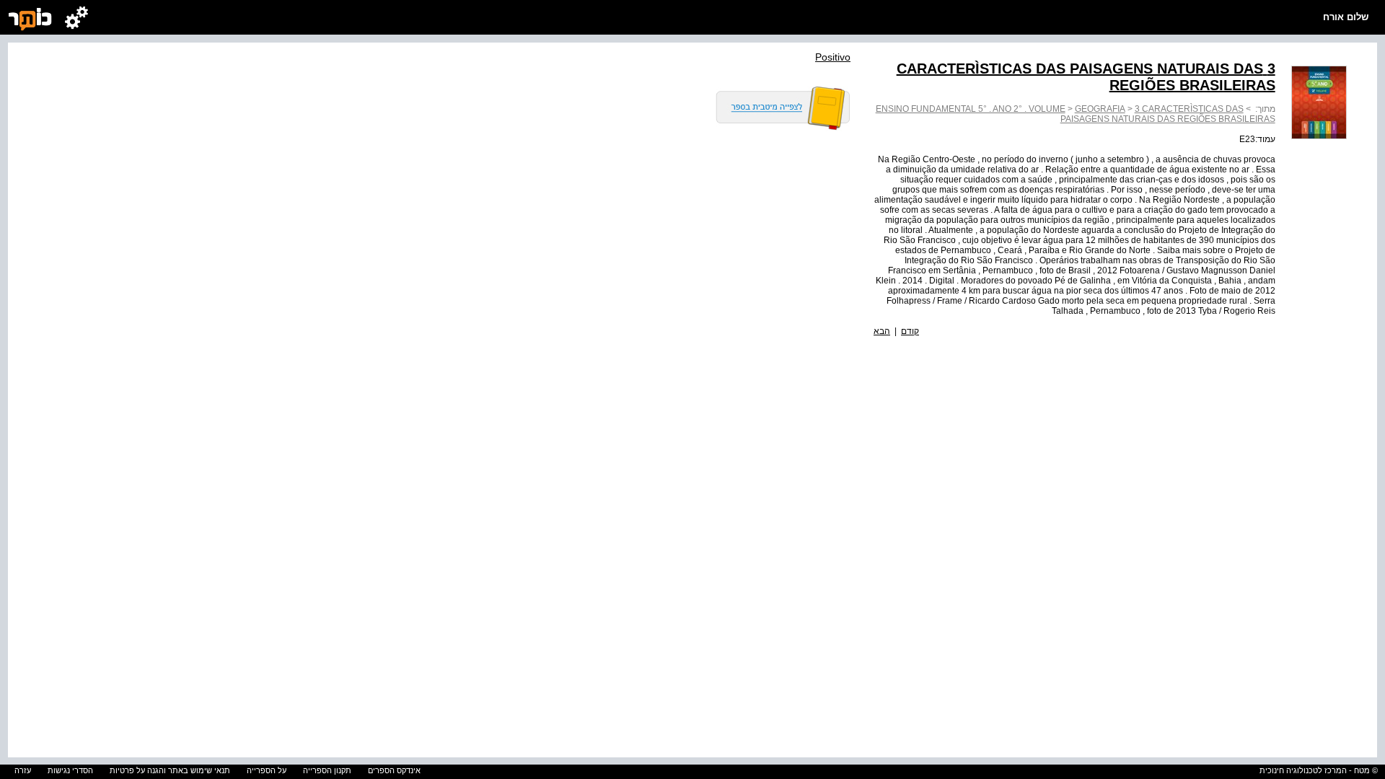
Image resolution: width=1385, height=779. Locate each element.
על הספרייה (266, 770)
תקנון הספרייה (327, 770)
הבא (882, 331)
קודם (910, 331)
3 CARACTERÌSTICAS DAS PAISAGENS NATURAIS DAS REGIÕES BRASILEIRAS (1167, 114)
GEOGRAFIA (1100, 109)
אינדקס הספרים (394, 770)
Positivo (832, 57)
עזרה (22, 770)
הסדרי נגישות (70, 770)
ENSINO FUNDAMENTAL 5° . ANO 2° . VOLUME (970, 109)
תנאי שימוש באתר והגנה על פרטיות (170, 770)
